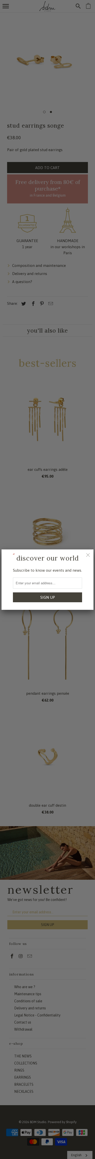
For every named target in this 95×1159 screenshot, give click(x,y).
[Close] (87, 555)
